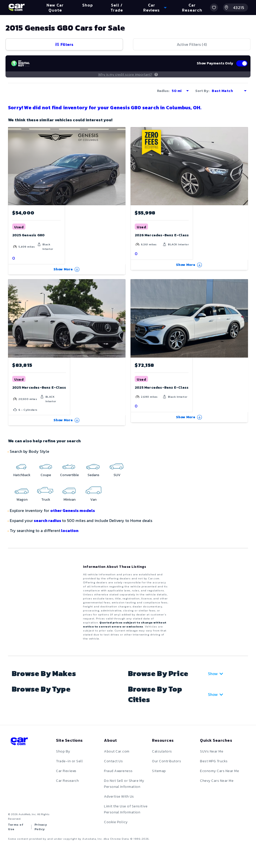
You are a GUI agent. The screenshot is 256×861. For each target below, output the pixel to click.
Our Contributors (166, 761)
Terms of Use (15, 826)
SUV (117, 475)
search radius (47, 520)
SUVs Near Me (211, 751)
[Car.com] (16, 7)
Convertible (69, 475)
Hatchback (21, 475)
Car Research (67, 780)
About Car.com (117, 751)
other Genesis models (72, 510)
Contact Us (113, 761)
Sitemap (159, 771)
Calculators (162, 751)
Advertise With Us (119, 796)
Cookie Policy (116, 822)
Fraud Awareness (118, 771)
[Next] (244, 166)
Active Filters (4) (192, 44)
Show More (63, 269)
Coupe (45, 475)
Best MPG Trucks (214, 761)
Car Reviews (66, 771)
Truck (45, 499)
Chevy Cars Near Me (217, 780)
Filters (66, 44)
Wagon (22, 499)
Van (93, 499)
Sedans (93, 475)
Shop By (63, 751)
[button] (214, 8)
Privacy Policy (40, 826)
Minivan (70, 499)
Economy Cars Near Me (219, 771)
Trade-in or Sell (69, 761)
